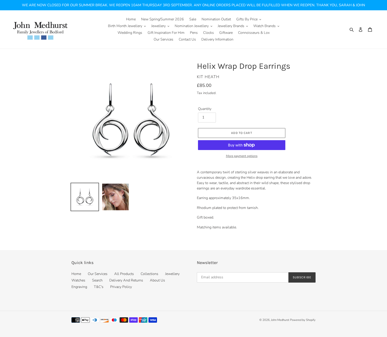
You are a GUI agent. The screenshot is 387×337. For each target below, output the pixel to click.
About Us (157, 280)
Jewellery (172, 273)
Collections (149, 273)
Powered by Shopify (303, 320)
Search (97, 280)
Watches (78, 280)
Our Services (98, 273)
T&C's (98, 286)
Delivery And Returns (126, 280)
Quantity (204, 108)
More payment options (242, 156)
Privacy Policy (121, 286)
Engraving (79, 286)
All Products (124, 273)
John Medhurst (280, 320)
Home (76, 273)
